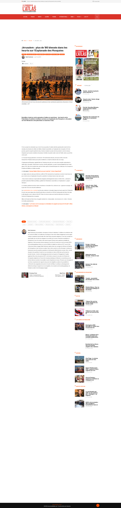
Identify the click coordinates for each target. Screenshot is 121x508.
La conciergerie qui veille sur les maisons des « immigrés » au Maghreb (92, 393)
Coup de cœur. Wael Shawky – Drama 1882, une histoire (92, 187)
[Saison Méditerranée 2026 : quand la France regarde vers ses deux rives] (79, 369)
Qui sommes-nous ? (57, 504)
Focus (78, 16)
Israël (24, 224)
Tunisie (54, 16)
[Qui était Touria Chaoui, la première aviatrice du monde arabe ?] (79, 177)
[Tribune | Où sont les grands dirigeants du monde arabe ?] (79, 302)
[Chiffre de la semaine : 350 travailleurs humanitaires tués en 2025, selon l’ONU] (79, 403)
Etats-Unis (69, 221)
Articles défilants (32, 54)
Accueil (25, 16)
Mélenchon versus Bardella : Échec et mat (92, 255)
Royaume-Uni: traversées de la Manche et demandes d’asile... (91, 118)
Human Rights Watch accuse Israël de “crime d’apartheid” (45, 171)
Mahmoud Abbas (39, 224)
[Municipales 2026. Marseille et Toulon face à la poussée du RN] (79, 326)
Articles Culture (89, 174)
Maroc (40, 16)
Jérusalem (30, 224)
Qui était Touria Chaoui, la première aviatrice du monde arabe (92, 177)
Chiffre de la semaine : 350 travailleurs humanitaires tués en (92, 403)
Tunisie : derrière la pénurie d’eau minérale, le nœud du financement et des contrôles (44, 1)
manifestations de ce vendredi (31, 190)
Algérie (47, 16)
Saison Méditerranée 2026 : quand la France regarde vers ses (92, 369)
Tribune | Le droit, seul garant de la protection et (92, 312)
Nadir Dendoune (29, 57)
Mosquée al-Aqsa (50, 224)
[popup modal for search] (97, 16)
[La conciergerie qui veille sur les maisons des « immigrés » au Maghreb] (79, 393)
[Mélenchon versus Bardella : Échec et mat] (79, 255)
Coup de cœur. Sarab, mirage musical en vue (91, 99)
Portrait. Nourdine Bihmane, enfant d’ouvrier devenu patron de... (91, 109)
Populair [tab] (87, 85)
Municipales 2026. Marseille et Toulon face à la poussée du (92, 326)
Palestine (68, 224)
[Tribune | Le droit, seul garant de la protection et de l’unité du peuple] (79, 312)
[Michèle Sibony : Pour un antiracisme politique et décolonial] (79, 288)
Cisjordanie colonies (32, 221)
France (33, 16)
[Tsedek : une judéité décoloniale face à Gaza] (79, 279)
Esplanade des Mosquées (58, 221)
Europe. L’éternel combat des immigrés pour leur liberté (92, 246)
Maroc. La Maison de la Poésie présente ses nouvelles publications (92, 336)
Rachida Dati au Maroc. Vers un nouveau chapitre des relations (92, 345)
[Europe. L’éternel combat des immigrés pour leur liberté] (79, 245)
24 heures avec (89, 342)
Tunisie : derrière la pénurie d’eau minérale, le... (90, 91)
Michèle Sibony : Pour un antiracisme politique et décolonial (92, 288)
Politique (48, 54)
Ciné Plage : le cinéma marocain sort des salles (92, 360)
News (72, 16)
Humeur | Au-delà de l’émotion (91, 264)
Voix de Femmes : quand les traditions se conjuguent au (92, 379)
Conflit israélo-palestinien (44, 221)
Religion (62, 54)
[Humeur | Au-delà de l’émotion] (79, 265)
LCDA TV (86, 16)
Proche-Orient (55, 54)
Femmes (87, 285)
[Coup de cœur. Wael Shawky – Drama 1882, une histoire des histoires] (79, 186)
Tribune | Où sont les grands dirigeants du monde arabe (92, 303)
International (63, 16)
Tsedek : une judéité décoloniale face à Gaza (92, 278)
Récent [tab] (79, 85)
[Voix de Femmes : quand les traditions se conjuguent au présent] (79, 379)
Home (25, 40)
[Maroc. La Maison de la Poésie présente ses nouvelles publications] (79, 336)
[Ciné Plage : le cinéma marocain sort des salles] (79, 359)
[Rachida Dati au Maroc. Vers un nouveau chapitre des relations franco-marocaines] (79, 345)
